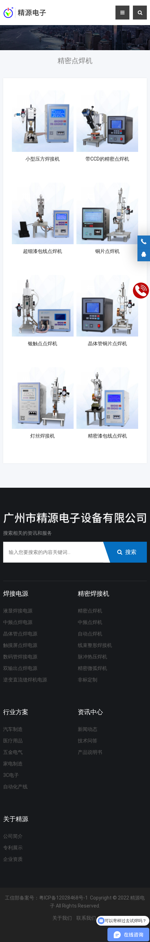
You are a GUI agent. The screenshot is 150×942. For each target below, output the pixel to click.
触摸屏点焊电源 (20, 645)
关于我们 (62, 918)
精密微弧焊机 (92, 668)
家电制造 (13, 763)
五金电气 (13, 752)
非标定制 (87, 679)
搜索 (130, 552)
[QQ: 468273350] (143, 254)
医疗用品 (13, 740)
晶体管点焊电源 (20, 633)
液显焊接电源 (17, 610)
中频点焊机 (90, 622)
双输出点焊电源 (20, 668)
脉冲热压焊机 (92, 656)
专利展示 (13, 847)
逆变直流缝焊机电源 (25, 679)
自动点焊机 (90, 633)
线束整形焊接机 (95, 645)
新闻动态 (87, 729)
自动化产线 (15, 786)
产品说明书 (90, 752)
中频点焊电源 (17, 622)
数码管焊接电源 (20, 656)
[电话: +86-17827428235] (143, 241)
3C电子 (11, 775)
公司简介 (13, 836)
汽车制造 (13, 729)
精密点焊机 (90, 610)
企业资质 (13, 859)
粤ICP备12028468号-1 (63, 898)
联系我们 (86, 918)
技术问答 (87, 740)
